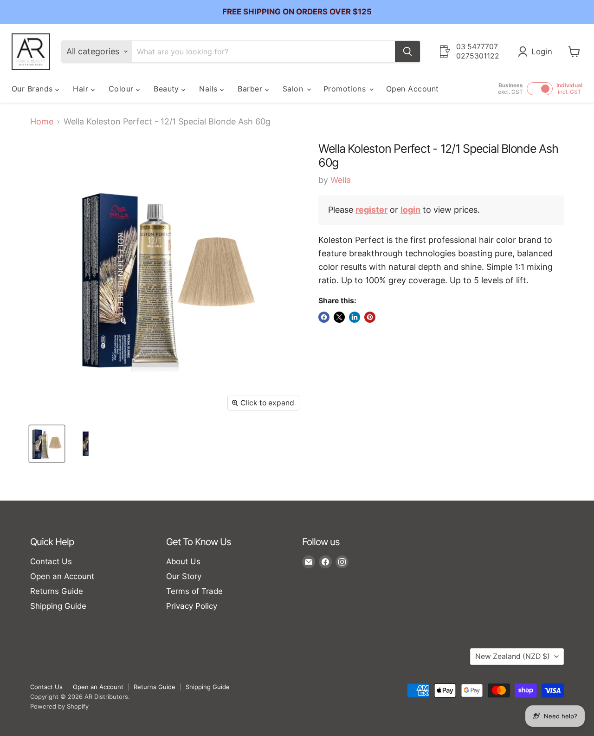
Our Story (183, 576)
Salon (294, 88)
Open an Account (62, 576)
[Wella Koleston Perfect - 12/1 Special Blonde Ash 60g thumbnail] (47, 443)
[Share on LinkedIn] (354, 317)
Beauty (167, 88)
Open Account (412, 88)
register (371, 210)
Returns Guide (56, 591)
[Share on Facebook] (323, 317)
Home (41, 121)
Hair (81, 88)
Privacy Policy (191, 606)
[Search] (407, 51)
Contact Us (51, 561)
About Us (183, 561)
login (410, 210)
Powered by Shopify (59, 706)
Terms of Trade (194, 591)
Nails (209, 88)
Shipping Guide (58, 606)
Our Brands (33, 88)
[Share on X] (339, 317)
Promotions (345, 88)
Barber (251, 88)
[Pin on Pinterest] (369, 317)
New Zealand (512, 656)
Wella (340, 180)
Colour (122, 88)
